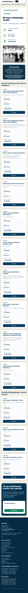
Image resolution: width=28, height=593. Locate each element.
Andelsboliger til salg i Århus (8, 569)
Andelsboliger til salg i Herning (8, 584)
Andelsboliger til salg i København (9, 568)
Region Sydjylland (16, 4)
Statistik (3, 560)
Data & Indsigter (5, 558)
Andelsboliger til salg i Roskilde (8, 582)
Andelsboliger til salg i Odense (8, 571)
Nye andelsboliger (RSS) (7, 552)
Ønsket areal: (11, 34)
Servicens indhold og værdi (8, 547)
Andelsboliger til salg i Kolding (8, 580)
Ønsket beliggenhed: (13, 28)
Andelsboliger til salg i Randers (8, 578)
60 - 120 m (11, 36)
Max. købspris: (12, 39)
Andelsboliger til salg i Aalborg (8, 572)
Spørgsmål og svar (5, 559)
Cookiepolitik (4, 550)
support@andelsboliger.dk (7, 529)
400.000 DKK (12, 41)
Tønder (23, 4)
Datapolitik (4, 548)
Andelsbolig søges (5, 4)
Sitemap (3, 551)
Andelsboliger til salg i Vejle (8, 581)
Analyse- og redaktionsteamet (8, 563)
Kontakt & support (5, 543)
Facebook (2, 537)
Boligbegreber (4, 562)
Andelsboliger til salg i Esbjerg (8, 573)
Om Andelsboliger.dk (6, 542)
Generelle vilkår (5, 546)
